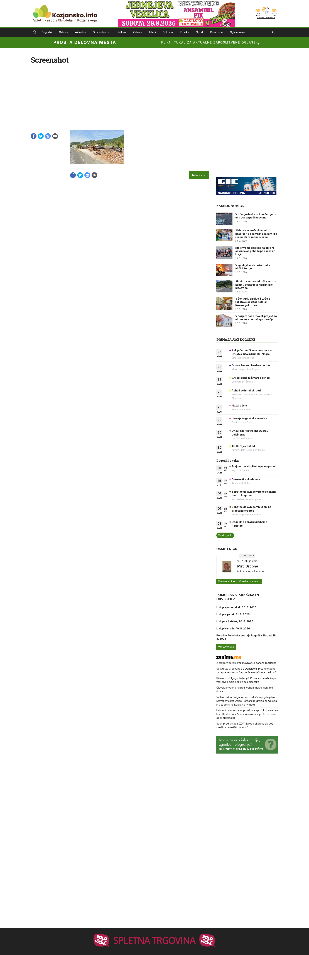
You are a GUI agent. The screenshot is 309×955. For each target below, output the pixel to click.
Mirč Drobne (247, 566)
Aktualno (80, 32)
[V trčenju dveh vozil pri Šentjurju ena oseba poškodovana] (224, 219)
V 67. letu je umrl (247, 560)
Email (55, 136)
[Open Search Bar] (273, 32)
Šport (199, 32)
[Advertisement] (243, 152)
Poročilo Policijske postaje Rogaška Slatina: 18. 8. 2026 (246, 637)
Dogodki (46, 32)
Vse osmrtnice (226, 581)
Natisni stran (199, 175)
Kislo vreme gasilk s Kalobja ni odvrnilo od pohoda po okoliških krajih (255, 251)
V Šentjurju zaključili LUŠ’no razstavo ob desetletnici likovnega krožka (252, 302)
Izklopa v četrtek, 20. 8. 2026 (234, 621)
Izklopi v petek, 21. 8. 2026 (233, 614)
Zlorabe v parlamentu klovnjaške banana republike (246, 662)
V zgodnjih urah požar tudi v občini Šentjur (252, 267)
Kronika (184, 32)
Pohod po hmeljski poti (246, 390)
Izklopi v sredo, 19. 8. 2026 (233, 628)
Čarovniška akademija (246, 479)
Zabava (137, 32)
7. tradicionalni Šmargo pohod (251, 377)
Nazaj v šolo (239, 405)
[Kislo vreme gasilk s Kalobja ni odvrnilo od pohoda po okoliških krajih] (224, 252)
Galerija (63, 32)
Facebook (33, 136)
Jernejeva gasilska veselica (250, 418)
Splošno (168, 32)
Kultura (121, 32)
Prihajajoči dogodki (235, 339)
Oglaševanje (237, 32)
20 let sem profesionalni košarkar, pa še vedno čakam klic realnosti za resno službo (256, 233)
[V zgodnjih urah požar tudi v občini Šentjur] (224, 270)
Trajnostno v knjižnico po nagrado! (254, 466)
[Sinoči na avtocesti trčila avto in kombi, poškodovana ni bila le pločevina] (224, 286)
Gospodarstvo (101, 32)
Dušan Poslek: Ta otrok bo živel (251, 365)
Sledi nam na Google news (48, 136)
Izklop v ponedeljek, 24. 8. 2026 (236, 607)
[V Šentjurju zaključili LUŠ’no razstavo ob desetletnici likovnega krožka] (224, 303)
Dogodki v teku (227, 460)
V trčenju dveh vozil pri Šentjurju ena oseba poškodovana (255, 216)
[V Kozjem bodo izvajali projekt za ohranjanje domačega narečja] (224, 320)
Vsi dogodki (225, 535)
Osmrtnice (216, 32)
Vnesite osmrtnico (249, 581)
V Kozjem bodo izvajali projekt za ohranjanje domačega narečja (256, 317)
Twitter (41, 136)
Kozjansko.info (34, 32)
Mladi (152, 32)
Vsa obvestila (226, 646)
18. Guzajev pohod (243, 446)
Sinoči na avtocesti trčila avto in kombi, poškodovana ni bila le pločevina (255, 284)
